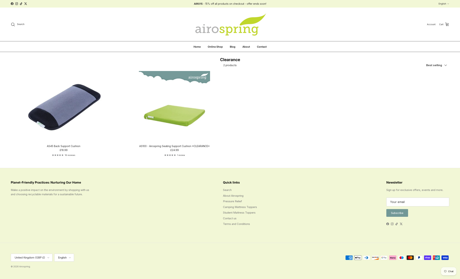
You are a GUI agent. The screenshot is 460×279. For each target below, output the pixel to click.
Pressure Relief (232, 201)
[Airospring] (230, 24)
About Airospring (233, 195)
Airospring (24, 266)
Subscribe (397, 213)
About (246, 46)
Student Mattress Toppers (239, 212)
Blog (232, 46)
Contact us (229, 218)
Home (197, 46)
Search (227, 190)
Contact (262, 46)
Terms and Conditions (236, 224)
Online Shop (215, 46)
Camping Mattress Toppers (240, 207)
